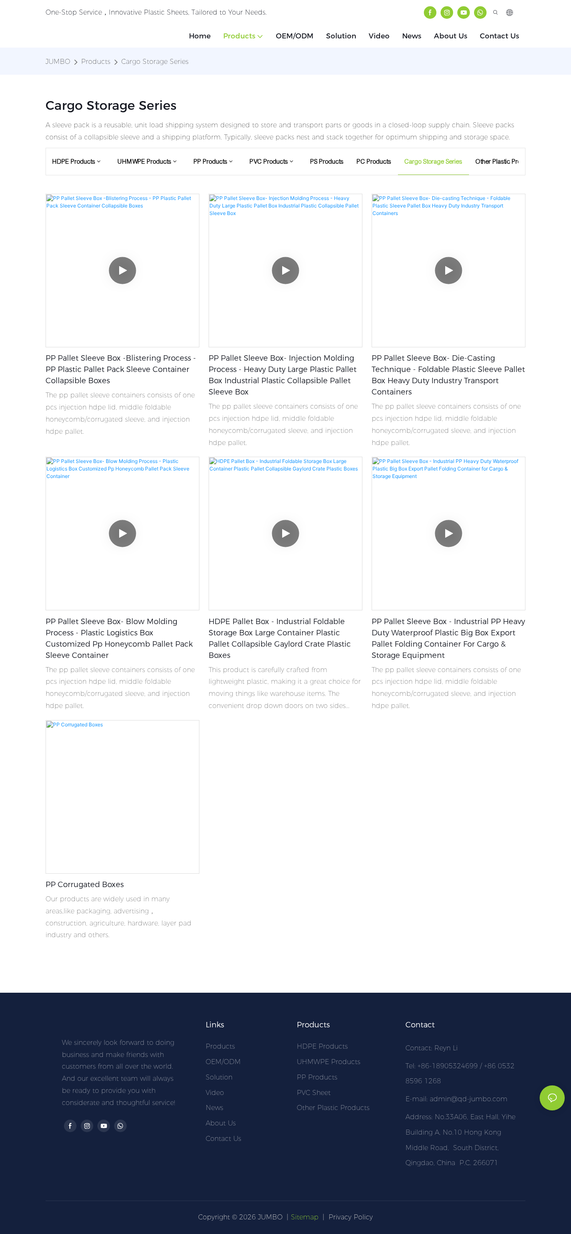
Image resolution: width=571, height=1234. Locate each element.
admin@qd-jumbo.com (468, 1099)
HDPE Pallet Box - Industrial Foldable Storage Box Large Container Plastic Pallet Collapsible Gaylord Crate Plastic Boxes (280, 638)
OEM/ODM (223, 1062)
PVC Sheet (314, 1093)
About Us (221, 1123)
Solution (219, 1077)
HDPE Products (322, 1046)
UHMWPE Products (328, 1062)
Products (95, 62)
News (214, 1108)
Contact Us (223, 1139)
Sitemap (305, 1217)
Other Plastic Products (333, 1108)
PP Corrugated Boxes (85, 884)
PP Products (317, 1077)
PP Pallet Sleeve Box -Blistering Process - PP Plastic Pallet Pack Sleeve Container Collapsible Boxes (121, 369)
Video (215, 1093)
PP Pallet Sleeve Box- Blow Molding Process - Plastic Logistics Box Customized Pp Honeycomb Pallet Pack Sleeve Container (119, 638)
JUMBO (58, 62)
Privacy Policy (351, 1217)
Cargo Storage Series (155, 62)
